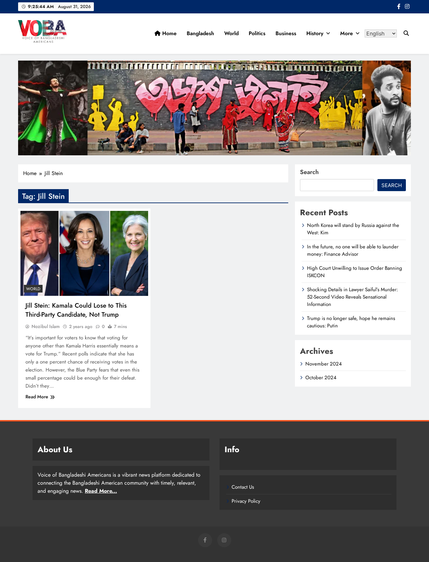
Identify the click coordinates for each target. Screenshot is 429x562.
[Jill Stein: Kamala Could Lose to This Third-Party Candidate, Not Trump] (84, 253)
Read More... (101, 491)
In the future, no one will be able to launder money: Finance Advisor (353, 250)
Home (169, 33)
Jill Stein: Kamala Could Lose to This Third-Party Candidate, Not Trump (76, 310)
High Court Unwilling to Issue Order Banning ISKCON (354, 271)
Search (309, 172)
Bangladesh (200, 33)
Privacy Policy (246, 501)
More (346, 33)
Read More (36, 396)
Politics (257, 33)
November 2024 (323, 364)
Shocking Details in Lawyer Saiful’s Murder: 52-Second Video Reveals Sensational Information (352, 297)
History (314, 33)
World (231, 33)
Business (285, 33)
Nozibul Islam (46, 326)
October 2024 (320, 377)
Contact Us (243, 487)
